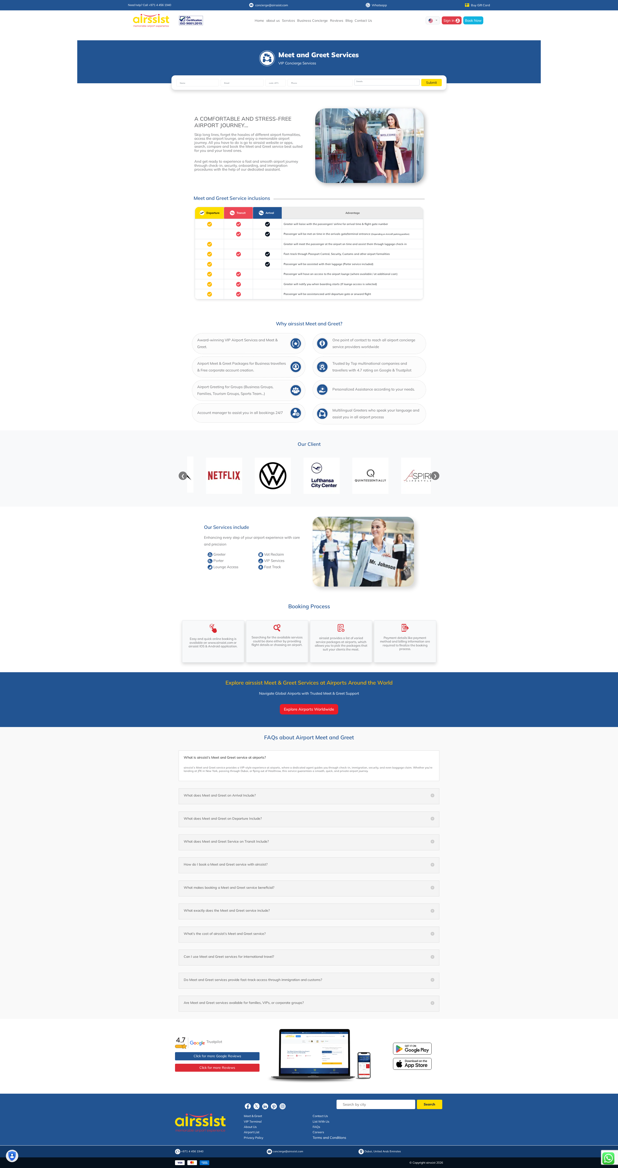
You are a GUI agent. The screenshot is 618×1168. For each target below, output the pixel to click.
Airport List (251, 1132)
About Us (250, 1127)
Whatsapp (379, 5)
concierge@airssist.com (271, 5)
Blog (348, 20)
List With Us (321, 1121)
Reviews (336, 20)
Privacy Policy (253, 1138)
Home (259, 20)
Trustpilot (214, 1041)
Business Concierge (312, 20)
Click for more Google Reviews (217, 1056)
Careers (318, 1132)
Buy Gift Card (480, 5)
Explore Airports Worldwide (309, 709)
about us (273, 20)
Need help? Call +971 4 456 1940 (149, 5)
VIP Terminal (253, 1121)
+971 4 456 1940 (192, 1151)
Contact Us (363, 20)
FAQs (316, 1127)
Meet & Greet (253, 1116)
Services (288, 20)
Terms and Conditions (329, 1137)
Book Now (473, 20)
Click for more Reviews (217, 1067)
